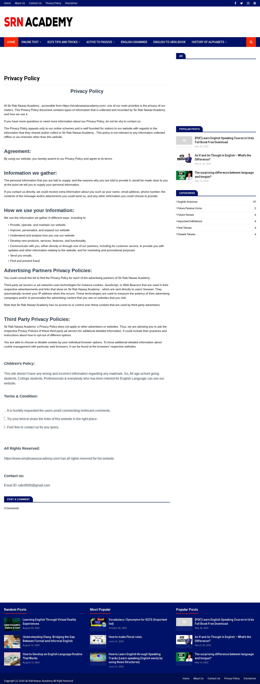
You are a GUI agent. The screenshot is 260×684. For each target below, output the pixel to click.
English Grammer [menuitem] (134, 42)
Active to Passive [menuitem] (99, 42)
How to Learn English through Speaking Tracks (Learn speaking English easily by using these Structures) (135, 658)
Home (7, 3)
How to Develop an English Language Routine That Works (52, 656)
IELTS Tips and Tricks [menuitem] (62, 42)
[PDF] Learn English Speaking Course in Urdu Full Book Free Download (224, 140)
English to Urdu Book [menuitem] (169, 42)
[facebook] (235, 3)
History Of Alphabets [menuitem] (208, 42)
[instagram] (248, 3)
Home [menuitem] (11, 42)
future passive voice (217, 208)
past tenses (217, 227)
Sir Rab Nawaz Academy (39, 681)
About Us (20, 3)
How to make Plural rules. (126, 637)
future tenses (217, 214)
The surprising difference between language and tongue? (224, 174)
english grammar (217, 201)
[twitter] (241, 3)
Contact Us (35, 3)
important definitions (217, 221)
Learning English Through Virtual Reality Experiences (49, 621)
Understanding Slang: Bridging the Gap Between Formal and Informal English (49, 639)
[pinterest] (254, 3)
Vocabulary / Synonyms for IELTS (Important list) (138, 621)
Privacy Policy (53, 3)
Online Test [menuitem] (30, 42)
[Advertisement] (182, 22)
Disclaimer (71, 3)
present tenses (217, 234)
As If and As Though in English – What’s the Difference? (223, 157)
